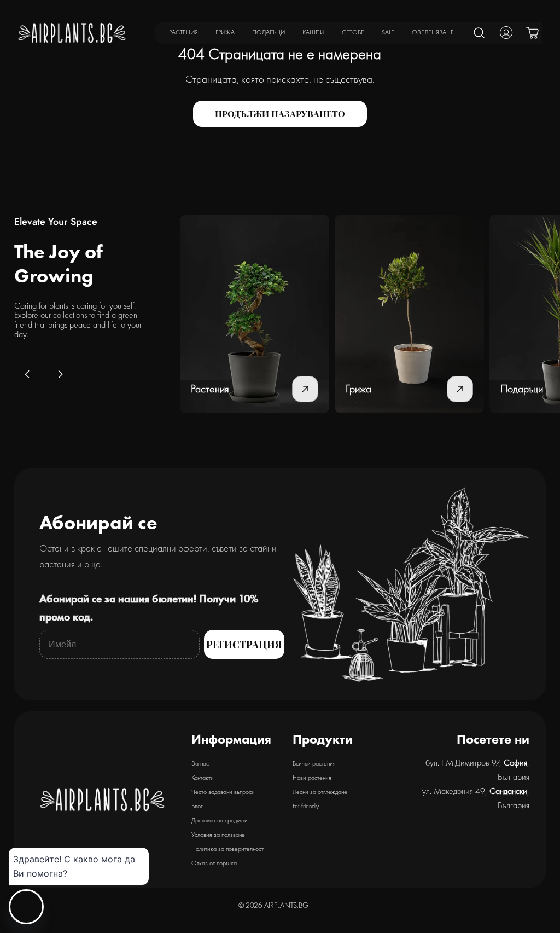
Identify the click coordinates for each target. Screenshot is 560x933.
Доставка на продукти (219, 820)
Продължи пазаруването (280, 113)
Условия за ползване (218, 834)
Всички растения (314, 763)
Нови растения (312, 777)
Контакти (202, 777)
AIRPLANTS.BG (286, 905)
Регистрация (244, 644)
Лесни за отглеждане (320, 791)
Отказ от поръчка (214, 863)
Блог (197, 806)
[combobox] (479, 33)
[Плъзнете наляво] (27, 374)
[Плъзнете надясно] (60, 374)
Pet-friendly (306, 806)
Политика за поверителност (227, 848)
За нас (200, 763)
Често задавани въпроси (223, 791)
